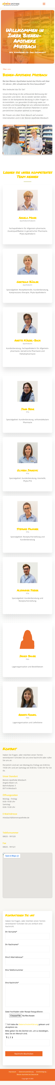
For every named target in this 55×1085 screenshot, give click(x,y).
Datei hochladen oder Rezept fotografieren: (24, 1011)
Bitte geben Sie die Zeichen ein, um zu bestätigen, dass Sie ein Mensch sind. (27, 1032)
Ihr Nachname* (12, 944)
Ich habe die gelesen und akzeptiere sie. (27, 1025)
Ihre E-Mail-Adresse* (14, 957)
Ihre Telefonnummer (14, 970)
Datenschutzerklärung (28, 1024)
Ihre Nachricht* (12, 982)
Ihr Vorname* (11, 931)
